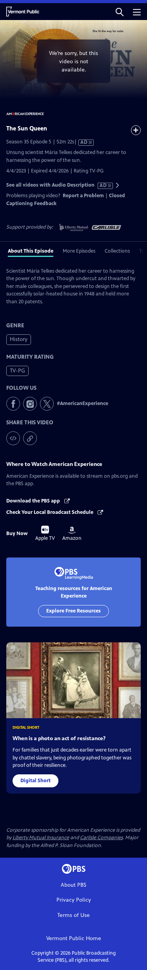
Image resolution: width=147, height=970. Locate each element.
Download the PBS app (33, 501)
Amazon (72, 533)
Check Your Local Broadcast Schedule (50, 512)
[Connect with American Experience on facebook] (13, 404)
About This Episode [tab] (30, 251)
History (18, 339)
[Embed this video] (13, 438)
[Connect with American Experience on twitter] (47, 404)
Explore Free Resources (73, 611)
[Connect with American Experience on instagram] (30, 404)
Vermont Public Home (73, 938)
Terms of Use (73, 915)
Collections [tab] (117, 251)
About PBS (73, 885)
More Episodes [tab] (79, 251)
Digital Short (35, 780)
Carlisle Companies (101, 837)
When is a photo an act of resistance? (59, 738)
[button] (120, 11)
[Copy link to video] (30, 438)
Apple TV (45, 533)
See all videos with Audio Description (56, 185)
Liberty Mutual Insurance (41, 837)
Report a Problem (83, 196)
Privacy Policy (73, 900)
